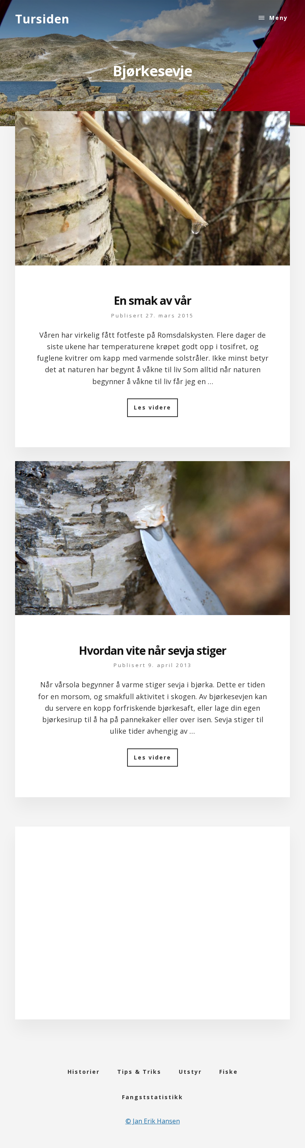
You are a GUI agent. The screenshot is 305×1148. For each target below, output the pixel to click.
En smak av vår (152, 300)
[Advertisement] (152, 932)
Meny (278, 17)
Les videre (156, 410)
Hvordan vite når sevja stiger (152, 650)
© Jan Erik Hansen (152, 1121)
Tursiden (42, 19)
